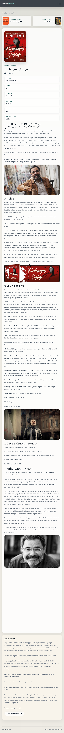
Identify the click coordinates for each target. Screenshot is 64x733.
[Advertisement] (34, 583)
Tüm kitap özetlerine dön (14, 713)
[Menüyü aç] (59, 3)
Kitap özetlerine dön (8, 13)
